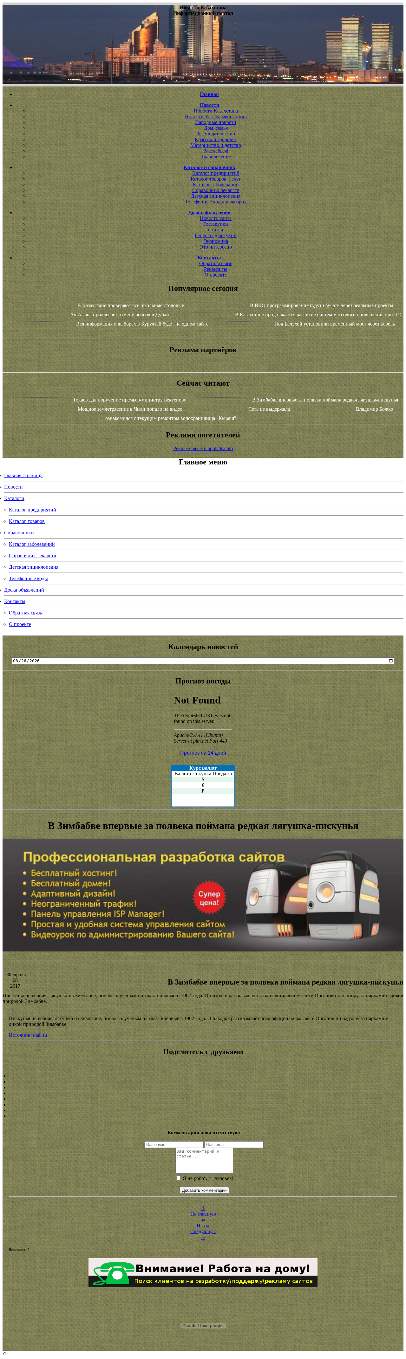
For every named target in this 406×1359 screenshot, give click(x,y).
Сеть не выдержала (269, 409)
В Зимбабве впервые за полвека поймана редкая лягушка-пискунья (325, 399)
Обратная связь (215, 263)
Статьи (215, 229)
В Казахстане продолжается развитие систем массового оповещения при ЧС (318, 314)
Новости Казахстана (216, 110)
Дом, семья (216, 128)
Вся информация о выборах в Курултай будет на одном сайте (142, 323)
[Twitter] (203, 1105)
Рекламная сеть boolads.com (203, 448)
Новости (13, 487)
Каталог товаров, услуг (216, 179)
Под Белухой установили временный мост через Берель (334, 323)
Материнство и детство (215, 145)
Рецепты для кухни (216, 235)
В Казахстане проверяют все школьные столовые (130, 305)
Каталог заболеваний (216, 184)
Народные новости (215, 122)
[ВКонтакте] (203, 1093)
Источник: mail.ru (28, 1035)
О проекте (216, 275)
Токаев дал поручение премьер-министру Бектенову (129, 399)
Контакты (14, 601)
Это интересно (216, 247)
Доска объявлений (24, 590)
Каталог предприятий (215, 173)
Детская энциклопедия (215, 196)
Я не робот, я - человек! (207, 1178)
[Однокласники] (203, 1110)
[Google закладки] (203, 1087)
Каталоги (14, 498)
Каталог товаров (27, 521)
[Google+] (203, 1082)
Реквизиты (215, 269)
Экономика (216, 241)
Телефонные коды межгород (215, 201)
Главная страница (23, 475)
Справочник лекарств (215, 190)
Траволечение (216, 156)
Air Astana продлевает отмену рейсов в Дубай (119, 314)
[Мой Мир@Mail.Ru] (203, 1116)
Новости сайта (216, 218)
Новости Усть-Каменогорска (216, 116)
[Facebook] (203, 1099)
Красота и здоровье (216, 139)
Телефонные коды (28, 578)
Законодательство (216, 133)
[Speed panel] (203, 1076)
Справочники (19, 532)
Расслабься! (215, 151)
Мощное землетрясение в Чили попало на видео (130, 409)
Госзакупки (215, 224)
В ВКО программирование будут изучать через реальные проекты (321, 305)
